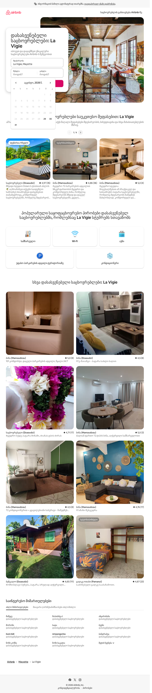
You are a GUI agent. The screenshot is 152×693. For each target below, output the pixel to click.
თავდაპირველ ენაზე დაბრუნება (99, 4)
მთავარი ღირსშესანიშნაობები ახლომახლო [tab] (54, 607)
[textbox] (24, 74)
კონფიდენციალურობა (69, 688)
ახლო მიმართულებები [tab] (17, 607)
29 (44, 119)
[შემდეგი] (80, 132)
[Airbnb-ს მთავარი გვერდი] (13, 12)
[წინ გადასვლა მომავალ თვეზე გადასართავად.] (50, 83)
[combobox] (37, 64)
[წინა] (69, 132)
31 (16, 125)
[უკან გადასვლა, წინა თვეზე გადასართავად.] (16, 83)
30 (50, 119)
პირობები (87, 688)
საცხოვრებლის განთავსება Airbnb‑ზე (121, 12)
